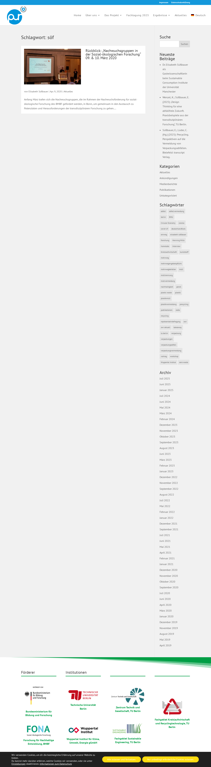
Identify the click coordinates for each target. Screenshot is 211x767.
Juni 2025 (165, 384)
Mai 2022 (165, 506)
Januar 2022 (166, 517)
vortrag (164, 356)
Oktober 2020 (167, 581)
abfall (163, 211)
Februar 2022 (167, 511)
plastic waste (166, 292)
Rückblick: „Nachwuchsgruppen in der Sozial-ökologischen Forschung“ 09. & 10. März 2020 (113, 54)
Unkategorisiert (168, 195)
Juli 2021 (165, 535)
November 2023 (169, 430)
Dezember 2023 (168, 424)
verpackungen (167, 339)
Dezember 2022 (168, 477)
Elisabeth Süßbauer (38, 91)
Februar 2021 (167, 558)
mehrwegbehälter (168, 269)
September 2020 (169, 587)
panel (178, 287)
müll (181, 269)
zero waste (183, 362)
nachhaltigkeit (167, 287)
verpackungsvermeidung (171, 350)
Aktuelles (181, 15)
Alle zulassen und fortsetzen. (121, 759)
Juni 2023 (165, 453)
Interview (176, 246)
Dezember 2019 (168, 622)
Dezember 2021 (168, 523)
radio (178, 310)
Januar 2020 (166, 616)
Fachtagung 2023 (137, 15)
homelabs (165, 246)
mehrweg (165, 257)
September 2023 (169, 442)
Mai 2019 (165, 639)
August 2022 (167, 494)
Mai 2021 (165, 546)
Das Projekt (112, 15)
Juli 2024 (165, 395)
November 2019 (169, 628)
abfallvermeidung (176, 211)
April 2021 (165, 552)
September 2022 (169, 488)
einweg (164, 234)
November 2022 (169, 482)
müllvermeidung (168, 281)
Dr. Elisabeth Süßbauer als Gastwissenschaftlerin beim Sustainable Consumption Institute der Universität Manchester (175, 78)
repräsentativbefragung (170, 321)
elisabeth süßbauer (178, 234)
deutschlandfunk (178, 228)
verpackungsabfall (168, 345)
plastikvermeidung (168, 304)
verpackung (176, 333)
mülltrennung (167, 275)
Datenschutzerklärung (180, 2)
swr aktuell (165, 327)
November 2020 (169, 575)
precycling (184, 304)
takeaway (178, 327)
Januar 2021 (166, 564)
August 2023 (167, 448)
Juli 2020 (165, 593)
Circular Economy (168, 223)
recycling (164, 316)
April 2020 (165, 604)
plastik (178, 292)
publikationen (166, 310)
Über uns (91, 15)
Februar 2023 (167, 465)
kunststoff (184, 252)
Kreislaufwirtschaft (169, 252)
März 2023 (166, 459)
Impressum (163, 2)
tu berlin (164, 333)
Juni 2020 (165, 599)
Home (77, 15)
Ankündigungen (169, 178)
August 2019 (167, 633)
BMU (171, 217)
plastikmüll (165, 298)
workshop (174, 356)
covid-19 (164, 228)
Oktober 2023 (167, 436)
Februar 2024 (167, 419)
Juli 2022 (165, 500)
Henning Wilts (178, 240)
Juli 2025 (165, 378)
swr (185, 321)
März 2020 (166, 610)
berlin (163, 217)
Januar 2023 (166, 471)
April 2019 (165, 645)
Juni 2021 (165, 540)
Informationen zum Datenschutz (56, 763)
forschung (165, 240)
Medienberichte (168, 184)
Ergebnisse (160, 15)
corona (181, 223)
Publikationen (167, 189)
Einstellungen (19, 763)
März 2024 (166, 413)
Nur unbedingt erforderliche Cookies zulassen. (170, 759)
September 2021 (169, 529)
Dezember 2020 (168, 569)
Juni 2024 (165, 401)
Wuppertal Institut (168, 362)
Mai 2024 (165, 407)
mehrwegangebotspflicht (171, 263)
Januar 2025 (166, 390)
